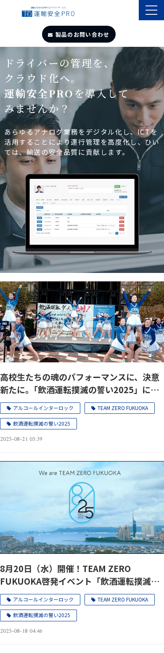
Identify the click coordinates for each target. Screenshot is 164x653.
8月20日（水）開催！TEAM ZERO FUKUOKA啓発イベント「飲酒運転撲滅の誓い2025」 (79, 575)
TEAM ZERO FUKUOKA (123, 407)
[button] (151, 10)
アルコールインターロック (43, 407)
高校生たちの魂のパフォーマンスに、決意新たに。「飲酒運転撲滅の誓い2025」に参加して (79, 383)
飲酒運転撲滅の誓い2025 (41, 423)
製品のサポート (131, 11)
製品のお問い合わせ (83, 34)
